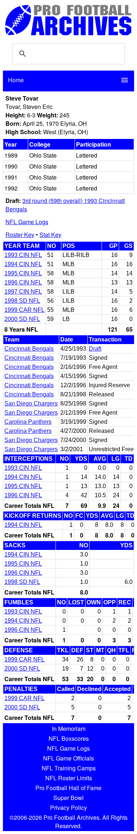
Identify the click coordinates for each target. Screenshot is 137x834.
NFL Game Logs (26, 222)
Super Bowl (68, 797)
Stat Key (50, 234)
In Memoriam (68, 728)
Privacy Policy (68, 807)
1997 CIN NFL (23, 291)
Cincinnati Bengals (29, 349)
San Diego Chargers (31, 403)
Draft (95, 349)
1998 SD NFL (22, 301)
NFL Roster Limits (68, 778)
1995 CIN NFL (23, 273)
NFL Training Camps (69, 768)
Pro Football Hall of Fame (68, 788)
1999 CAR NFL (24, 310)
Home (16, 80)
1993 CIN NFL (23, 255)
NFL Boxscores (69, 738)
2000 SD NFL (22, 319)
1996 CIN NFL (23, 282)
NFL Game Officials (68, 758)
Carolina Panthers (28, 422)
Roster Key (19, 234)
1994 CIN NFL (23, 264)
